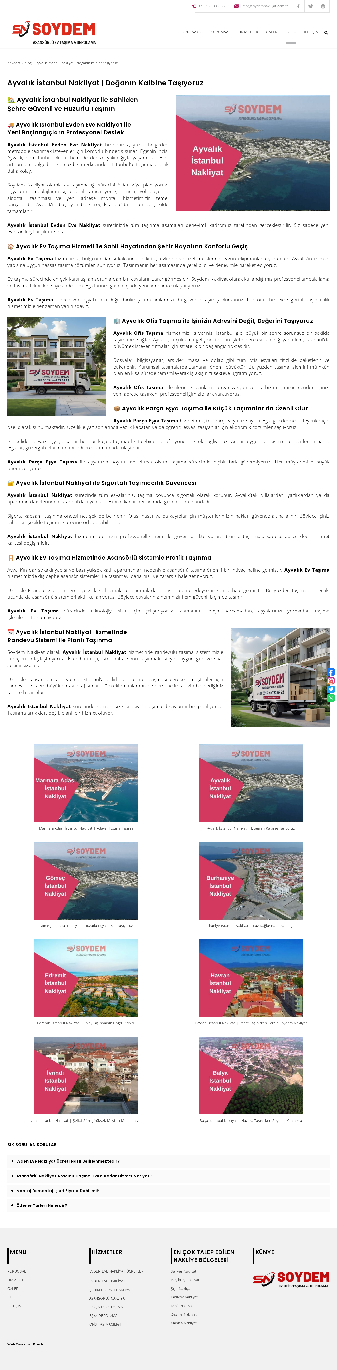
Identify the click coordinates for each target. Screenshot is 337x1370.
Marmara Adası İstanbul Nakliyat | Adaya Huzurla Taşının (86, 828)
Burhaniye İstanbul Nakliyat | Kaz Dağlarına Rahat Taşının (251, 925)
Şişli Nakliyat (181, 1288)
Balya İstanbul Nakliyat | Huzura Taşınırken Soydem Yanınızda (251, 1120)
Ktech (38, 1344)
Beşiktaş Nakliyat (185, 1279)
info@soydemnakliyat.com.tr (265, 6)
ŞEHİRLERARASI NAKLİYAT (110, 1289)
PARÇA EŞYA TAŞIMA (106, 1307)
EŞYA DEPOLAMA (103, 1315)
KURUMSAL (16, 1271)
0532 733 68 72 (212, 6)
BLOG (12, 1297)
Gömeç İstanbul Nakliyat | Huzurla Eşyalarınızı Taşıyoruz (86, 925)
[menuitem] (193, 32)
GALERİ (13, 1288)
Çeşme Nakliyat (184, 1314)
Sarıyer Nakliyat (184, 1271)
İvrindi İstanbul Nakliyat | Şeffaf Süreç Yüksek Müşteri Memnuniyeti (86, 1120)
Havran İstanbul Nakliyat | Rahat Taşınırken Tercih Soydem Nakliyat (251, 1023)
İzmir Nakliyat (182, 1305)
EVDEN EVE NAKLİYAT (107, 1281)
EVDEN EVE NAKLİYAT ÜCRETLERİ (117, 1271)
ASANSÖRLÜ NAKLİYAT (108, 1298)
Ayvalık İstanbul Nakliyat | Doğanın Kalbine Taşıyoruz (251, 828)
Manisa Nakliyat (184, 1323)
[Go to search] (326, 33)
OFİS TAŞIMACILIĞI (105, 1324)
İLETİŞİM (14, 1305)
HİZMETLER (16, 1279)
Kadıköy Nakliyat (184, 1297)
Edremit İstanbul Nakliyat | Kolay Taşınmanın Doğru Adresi (86, 1023)
